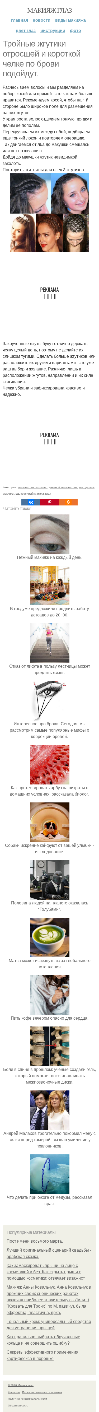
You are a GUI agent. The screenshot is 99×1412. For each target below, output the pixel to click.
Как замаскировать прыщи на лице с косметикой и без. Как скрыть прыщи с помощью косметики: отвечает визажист (46, 1271)
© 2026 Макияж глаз (21, 1385)
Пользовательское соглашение (42, 1392)
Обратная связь (18, 1405)
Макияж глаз (49, 10)
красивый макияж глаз (36, 493)
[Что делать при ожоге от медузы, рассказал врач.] (49, 1191)
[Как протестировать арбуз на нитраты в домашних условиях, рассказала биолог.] (49, 781)
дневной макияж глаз (63, 487)
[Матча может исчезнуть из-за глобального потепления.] (49, 954)
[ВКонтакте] (30, 502)
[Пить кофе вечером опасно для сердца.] (49, 1012)
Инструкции (52, 30)
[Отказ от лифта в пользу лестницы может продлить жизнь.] (49, 660)
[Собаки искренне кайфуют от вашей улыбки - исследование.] (49, 839)
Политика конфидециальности (27, 1398)
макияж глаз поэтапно (32, 487)
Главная (19, 20)
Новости (41, 20)
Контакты (14, 1392)
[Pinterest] (49, 502)
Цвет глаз (26, 30)
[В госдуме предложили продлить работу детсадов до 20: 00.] (49, 602)
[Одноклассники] (68, 502)
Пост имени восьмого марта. (35, 1241)
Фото (75, 30)
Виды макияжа (70, 20)
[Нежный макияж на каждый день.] (49, 551)
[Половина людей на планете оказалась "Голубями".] (49, 896)
